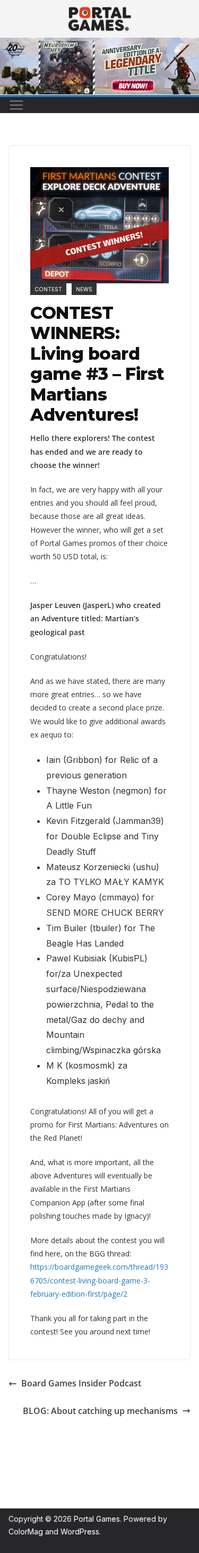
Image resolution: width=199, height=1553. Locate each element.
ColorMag (25, 1531)
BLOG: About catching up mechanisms (100, 1411)
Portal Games (97, 1518)
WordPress (79, 1531)
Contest (48, 289)
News (84, 289)
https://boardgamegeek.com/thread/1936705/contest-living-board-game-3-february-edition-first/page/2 (99, 1280)
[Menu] (16, 105)
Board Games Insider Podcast (81, 1383)
